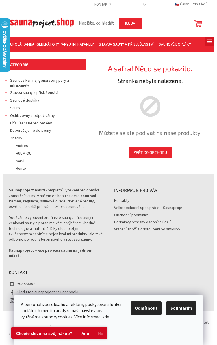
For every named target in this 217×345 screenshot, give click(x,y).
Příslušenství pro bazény (31, 123)
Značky (16, 138)
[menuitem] (49, 44)
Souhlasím (181, 308)
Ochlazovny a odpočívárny (32, 115)
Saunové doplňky (24, 100)
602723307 (26, 284)
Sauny (15, 108)
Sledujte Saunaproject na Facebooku (48, 292)
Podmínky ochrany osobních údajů (143, 222)
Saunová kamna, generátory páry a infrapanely (39, 83)
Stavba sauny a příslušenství (34, 93)
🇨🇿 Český (182, 4)
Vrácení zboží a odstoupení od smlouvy (147, 229)
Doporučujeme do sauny (30, 130)
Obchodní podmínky (131, 215)
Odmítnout (146, 308)
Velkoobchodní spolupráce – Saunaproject (150, 208)
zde (105, 317)
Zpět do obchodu (150, 152)
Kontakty (102, 4)
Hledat (130, 23)
